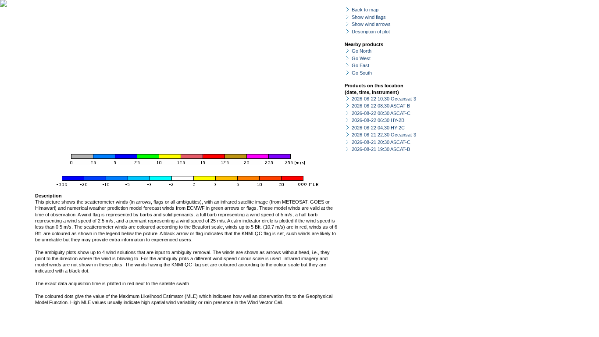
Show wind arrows (371, 24)
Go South (362, 72)
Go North (361, 51)
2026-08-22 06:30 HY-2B (378, 120)
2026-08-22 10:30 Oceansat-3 (384, 98)
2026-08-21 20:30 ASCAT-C (381, 142)
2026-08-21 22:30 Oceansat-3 (384, 134)
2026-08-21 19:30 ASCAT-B (381, 149)
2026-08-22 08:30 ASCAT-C (381, 113)
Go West (361, 58)
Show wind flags (369, 17)
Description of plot (371, 31)
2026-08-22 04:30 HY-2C (378, 127)
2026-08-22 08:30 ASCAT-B (381, 105)
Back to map (365, 9)
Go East (360, 65)
